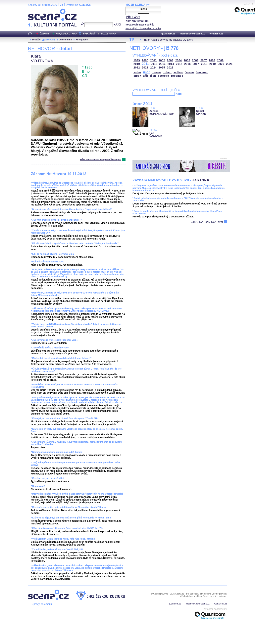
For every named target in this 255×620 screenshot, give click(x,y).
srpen (137, 75)
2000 (145, 60)
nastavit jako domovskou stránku (143, 28)
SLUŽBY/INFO (108, 33)
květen (178, 72)
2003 (170, 60)
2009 (220, 60)
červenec (202, 72)
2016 (187, 64)
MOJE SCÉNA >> (138, 4)
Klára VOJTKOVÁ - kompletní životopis (100, 159)
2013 (162, 64)
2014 (171, 64)
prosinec (177, 75)
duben (167, 72)
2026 (170, 67)
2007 (203, 60)
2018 (204, 64)
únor (146, 72)
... (124, 159)
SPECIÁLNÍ (89, 33)
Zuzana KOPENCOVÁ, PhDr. (161, 112)
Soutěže (36, 39)
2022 (136, 67)
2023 (145, 67)
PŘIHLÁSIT (133, 17)
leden (137, 72)
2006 (195, 60)
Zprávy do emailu (42, 603)
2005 (187, 60)
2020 (221, 64)
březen (156, 72)
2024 (153, 67)
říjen (153, 75)
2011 (145, 64)
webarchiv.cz (216, 33)
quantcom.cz (168, 33)
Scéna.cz (35, 10)
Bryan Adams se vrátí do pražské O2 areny (168, 39)
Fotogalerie (82, 39)
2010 (136, 64)
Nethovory (49, 39)
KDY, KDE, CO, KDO (66, 33)
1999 (136, 60)
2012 (154, 64)
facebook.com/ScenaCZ (192, 33)
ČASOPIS (44, 33)
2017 (196, 64)
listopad (163, 75)
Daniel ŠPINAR (201, 112)
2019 (212, 64)
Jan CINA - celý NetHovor (207, 221)
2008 (212, 60)
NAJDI (117, 24)
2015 (179, 64)
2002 (162, 60)
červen (189, 72)
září (145, 75)
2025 (162, 67)
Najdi (179, 93)
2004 (178, 60)
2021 (229, 64)
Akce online (65, 39)
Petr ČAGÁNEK (155, 134)
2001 (153, 60)
